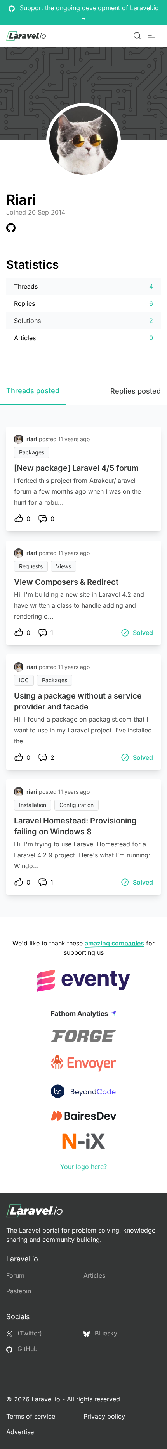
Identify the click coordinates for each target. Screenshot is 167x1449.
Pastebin (18, 1291)
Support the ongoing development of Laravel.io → (88, 12)
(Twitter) (29, 1333)
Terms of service (30, 1416)
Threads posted (32, 391)
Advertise (20, 1432)
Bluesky (105, 1333)
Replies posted (135, 391)
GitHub (27, 1349)
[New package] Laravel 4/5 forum (76, 468)
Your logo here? (83, 1167)
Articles (94, 1275)
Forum (15, 1275)
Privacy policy (104, 1416)
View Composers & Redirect (66, 582)
